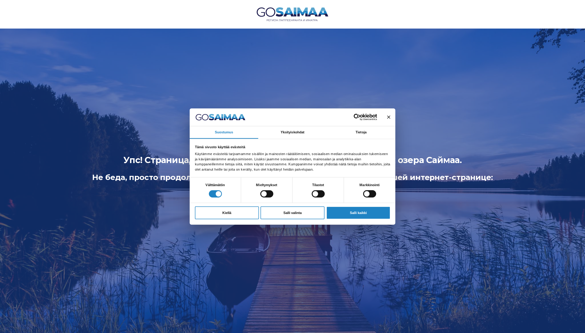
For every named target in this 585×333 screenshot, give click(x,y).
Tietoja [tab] (361, 132)
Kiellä (226, 212)
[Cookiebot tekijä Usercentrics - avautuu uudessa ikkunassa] (357, 117)
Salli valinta (292, 212)
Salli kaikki (358, 212)
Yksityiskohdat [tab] (292, 132)
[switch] (266, 194)
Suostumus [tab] (224, 132)
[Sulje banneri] (388, 117)
